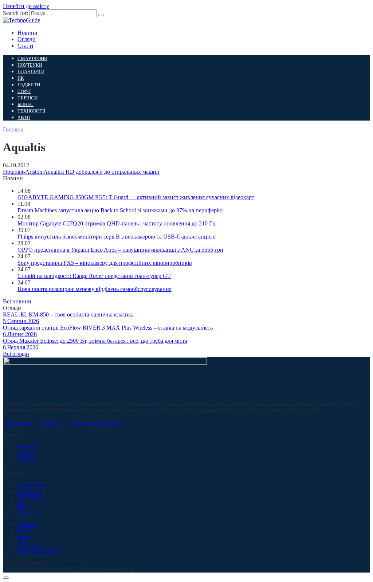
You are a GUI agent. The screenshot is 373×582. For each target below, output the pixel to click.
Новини (27, 33)
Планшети (30, 71)
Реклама (50, 423)
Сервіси (27, 98)
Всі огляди (16, 354)
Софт (24, 91)
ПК (20, 78)
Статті (25, 46)
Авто (23, 117)
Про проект (17, 423)
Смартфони (32, 58)
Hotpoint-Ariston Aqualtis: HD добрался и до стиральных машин (81, 172)
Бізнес (25, 104)
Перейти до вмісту (26, 6)
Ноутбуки (29, 65)
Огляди (26, 39)
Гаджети (28, 84)
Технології (31, 111)
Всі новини (17, 301)
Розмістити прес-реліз (95, 423)
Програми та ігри (39, 550)
